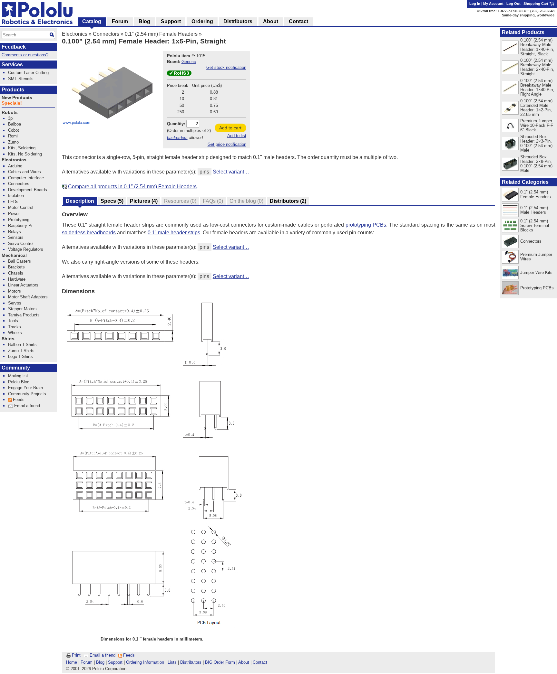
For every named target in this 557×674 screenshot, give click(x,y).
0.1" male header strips (174, 232)
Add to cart (230, 127)
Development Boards (27, 189)
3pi (11, 118)
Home (71, 662)
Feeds (129, 655)
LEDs (13, 201)
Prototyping (18, 219)
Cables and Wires (24, 171)
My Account (493, 3)
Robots (10, 112)
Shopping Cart (536, 3)
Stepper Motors (22, 308)
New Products (17, 97)
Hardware (16, 279)
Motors (14, 291)
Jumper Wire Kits (536, 272)
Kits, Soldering (21, 147)
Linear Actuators (23, 285)
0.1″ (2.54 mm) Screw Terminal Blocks (534, 225)
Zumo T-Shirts (21, 350)
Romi (13, 136)
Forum (87, 662)
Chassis (15, 273)
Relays (14, 231)
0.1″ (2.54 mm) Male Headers (534, 210)
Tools (13, 320)
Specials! (12, 103)
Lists (172, 662)
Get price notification (227, 144)
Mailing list (18, 375)
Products (13, 89)
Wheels (15, 332)
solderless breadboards (89, 232)
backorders (177, 137)
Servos (14, 303)
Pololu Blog (18, 381)
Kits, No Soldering (25, 154)
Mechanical (14, 255)
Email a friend (102, 655)
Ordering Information (145, 662)
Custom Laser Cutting (28, 72)
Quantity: (176, 123)
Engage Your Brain (25, 387)
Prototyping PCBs (537, 288)
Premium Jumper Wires (536, 256)
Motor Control (20, 207)
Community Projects (27, 393)
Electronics (74, 34)
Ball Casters (19, 261)
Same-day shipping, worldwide (528, 15)
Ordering (202, 21)
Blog (100, 662)
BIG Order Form (220, 662)
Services (12, 64)
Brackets (16, 267)
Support (115, 662)
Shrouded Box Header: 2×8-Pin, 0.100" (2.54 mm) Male (536, 163)
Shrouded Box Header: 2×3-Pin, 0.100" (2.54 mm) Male (536, 143)
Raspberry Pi (20, 225)
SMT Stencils (21, 78)
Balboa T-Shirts (22, 344)
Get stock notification (226, 67)
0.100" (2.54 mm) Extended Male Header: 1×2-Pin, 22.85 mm (536, 107)
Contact (260, 662)
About (243, 662)
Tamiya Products (24, 315)
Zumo (13, 142)
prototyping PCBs (366, 225)
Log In (474, 3)
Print (76, 655)
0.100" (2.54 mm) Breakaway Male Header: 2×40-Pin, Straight (537, 67)
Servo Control (21, 243)
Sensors (16, 237)
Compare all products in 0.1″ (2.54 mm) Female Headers (132, 186)
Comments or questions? (25, 54)
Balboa (14, 124)
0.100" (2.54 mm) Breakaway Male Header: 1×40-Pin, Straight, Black (537, 47)
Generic (188, 61)
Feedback (14, 47)
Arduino (15, 166)
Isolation (16, 195)
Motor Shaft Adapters (28, 297)
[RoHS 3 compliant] (179, 74)
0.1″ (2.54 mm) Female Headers (161, 34)
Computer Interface (26, 177)
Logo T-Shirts (20, 356)
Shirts (8, 338)
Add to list (236, 135)
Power (14, 213)
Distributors (190, 662)
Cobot (13, 130)
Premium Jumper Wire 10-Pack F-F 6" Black (536, 125)
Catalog (91, 21)
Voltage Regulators (25, 249)
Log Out (513, 3)
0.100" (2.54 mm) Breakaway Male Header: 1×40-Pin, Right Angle (537, 87)
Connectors (106, 34)
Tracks (14, 326)
